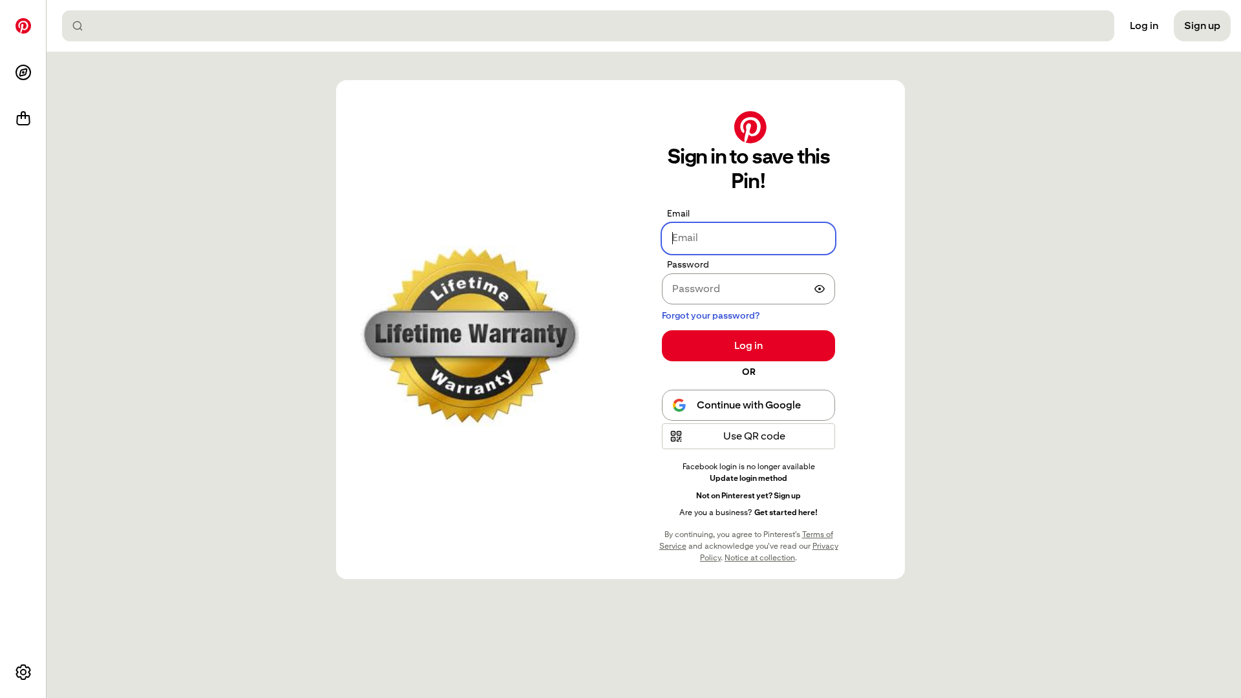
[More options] (23, 672)
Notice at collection (760, 557)
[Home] (23, 25)
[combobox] (593, 25)
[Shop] (23, 118)
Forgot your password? (710, 315)
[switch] (819, 289)
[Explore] (23, 72)
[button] (748, 436)
